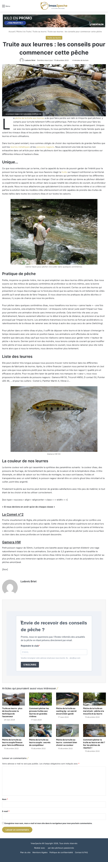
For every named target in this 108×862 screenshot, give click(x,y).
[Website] (22, 586)
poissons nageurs (45, 147)
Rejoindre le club (30, 646)
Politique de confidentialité (61, 852)
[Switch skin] (99, 7)
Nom (5, 799)
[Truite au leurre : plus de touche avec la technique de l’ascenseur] (13, 699)
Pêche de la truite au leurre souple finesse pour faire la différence (13, 742)
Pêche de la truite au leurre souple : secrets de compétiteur (39, 742)
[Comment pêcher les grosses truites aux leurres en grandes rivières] (40, 699)
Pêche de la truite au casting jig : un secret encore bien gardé (66, 711)
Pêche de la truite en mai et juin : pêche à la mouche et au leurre (93, 711)
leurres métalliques (20, 147)
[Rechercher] (104, 7)
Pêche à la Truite (23, 31)
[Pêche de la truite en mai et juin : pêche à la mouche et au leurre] (94, 699)
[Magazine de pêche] (54, 6)
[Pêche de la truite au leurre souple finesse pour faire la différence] (13, 730)
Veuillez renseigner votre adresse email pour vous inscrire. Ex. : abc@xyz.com (50, 658)
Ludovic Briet (30, 60)
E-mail (5, 811)
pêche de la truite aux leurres (29, 118)
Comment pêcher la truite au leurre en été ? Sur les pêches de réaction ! (94, 743)
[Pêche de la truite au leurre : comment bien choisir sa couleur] (67, 730)
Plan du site (25, 852)
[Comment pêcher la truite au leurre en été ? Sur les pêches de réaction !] (94, 730)
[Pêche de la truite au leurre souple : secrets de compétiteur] (40, 730)
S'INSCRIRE (29, 665)
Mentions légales (40, 852)
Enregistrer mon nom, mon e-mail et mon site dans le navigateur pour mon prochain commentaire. (48, 823)
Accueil (11, 31)
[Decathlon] (54, 21)
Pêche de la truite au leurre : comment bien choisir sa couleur (66, 742)
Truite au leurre (39, 31)
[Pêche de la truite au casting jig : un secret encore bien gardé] (67, 699)
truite (64, 172)
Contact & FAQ (81, 852)
